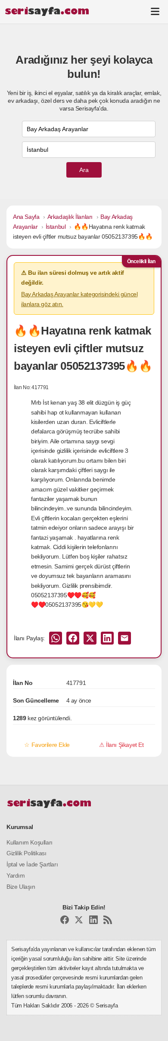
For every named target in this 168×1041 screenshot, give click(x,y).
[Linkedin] (93, 921)
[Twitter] (79, 921)
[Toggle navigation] (155, 11)
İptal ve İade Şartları (32, 864)
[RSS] (107, 921)
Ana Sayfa (26, 216)
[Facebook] (64, 921)
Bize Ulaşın (20, 886)
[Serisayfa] (46, 11)
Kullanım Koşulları (29, 842)
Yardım (15, 875)
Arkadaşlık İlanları (70, 216)
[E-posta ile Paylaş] (124, 638)
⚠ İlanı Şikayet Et (121, 744)
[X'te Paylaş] (90, 638)
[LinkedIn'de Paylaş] (107, 638)
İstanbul (56, 226)
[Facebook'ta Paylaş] (72, 638)
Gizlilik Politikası (26, 853)
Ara (84, 169)
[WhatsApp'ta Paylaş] (55, 638)
